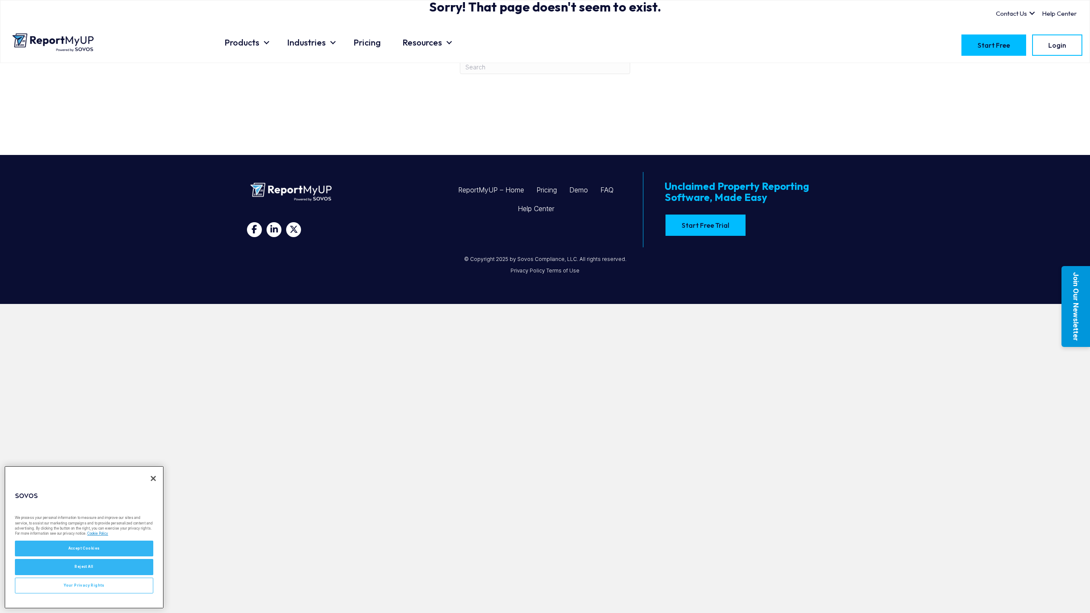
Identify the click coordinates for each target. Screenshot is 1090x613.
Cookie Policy (97, 533)
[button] (266, 42)
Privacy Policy (528, 270)
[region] (84, 537)
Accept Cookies (84, 548)
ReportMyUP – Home (491, 190)
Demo (578, 190)
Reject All (84, 566)
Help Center (536, 208)
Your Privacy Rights (84, 585)
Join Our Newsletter (1076, 306)
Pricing (367, 42)
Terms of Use (562, 270)
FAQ (607, 190)
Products (241, 42)
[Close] (153, 478)
